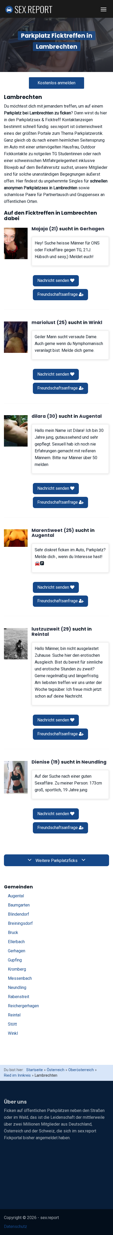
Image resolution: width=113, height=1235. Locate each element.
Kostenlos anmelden (56, 82)
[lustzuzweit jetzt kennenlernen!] (16, 643)
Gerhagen (16, 950)
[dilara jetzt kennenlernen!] (16, 431)
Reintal (14, 1015)
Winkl (13, 1033)
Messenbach (20, 978)
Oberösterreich (81, 1070)
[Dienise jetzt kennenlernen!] (16, 777)
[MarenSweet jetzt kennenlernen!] (16, 538)
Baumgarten (19, 905)
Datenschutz (15, 1226)
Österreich (55, 1070)
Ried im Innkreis (17, 1075)
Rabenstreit (18, 996)
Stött (12, 1024)
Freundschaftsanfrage (58, 294)
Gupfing (15, 960)
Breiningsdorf (20, 923)
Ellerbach (16, 941)
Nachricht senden (53, 280)
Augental (16, 895)
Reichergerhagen (23, 1005)
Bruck (13, 932)
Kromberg (17, 969)
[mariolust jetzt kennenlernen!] (16, 337)
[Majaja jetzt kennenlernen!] (16, 243)
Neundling (17, 987)
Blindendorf (18, 914)
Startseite (34, 1070)
